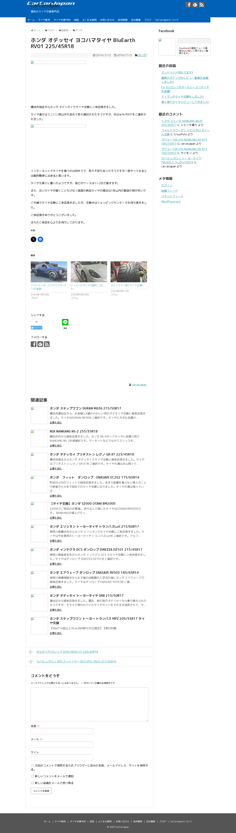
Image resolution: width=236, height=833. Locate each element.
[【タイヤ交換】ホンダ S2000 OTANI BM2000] (39, 510)
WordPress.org (170, 201)
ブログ (147, 19)
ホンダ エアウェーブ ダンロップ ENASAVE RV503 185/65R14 (94, 572)
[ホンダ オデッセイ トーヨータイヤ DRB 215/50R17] (39, 602)
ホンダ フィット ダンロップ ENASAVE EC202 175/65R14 (94, 477)
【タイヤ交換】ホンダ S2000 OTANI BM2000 (82, 503)
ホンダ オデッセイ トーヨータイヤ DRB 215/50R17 (87, 595)
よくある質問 (89, 19)
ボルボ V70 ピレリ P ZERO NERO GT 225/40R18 (67, 652)
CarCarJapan (45, 5)
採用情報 (123, 19)
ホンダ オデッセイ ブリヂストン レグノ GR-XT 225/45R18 (92, 454)
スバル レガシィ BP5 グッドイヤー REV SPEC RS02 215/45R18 (76, 661)
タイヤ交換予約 (62, 19)
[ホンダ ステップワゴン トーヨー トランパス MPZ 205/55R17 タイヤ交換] (39, 625)
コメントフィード (172, 196)
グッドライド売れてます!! (177, 72)
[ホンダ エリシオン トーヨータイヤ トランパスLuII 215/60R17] (39, 533)
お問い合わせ (107, 19)
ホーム (31, 19)
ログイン (166, 185)
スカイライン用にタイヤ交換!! (127, 285)
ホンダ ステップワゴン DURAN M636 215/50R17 (85, 408)
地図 (76, 19)
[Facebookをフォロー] (188, 4)
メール (37, 739)
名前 (35, 726)
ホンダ (142, 55)
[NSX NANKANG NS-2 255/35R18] (39, 438)
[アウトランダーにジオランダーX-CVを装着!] (49, 271)
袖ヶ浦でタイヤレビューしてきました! (185, 102)
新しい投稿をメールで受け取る (54, 783)
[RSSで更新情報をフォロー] (201, 4)
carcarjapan (139, 384)
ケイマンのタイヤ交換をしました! (182, 96)
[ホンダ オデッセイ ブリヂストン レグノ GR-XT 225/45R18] (39, 461)
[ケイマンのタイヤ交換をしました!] (89, 271)
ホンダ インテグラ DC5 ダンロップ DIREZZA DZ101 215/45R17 (96, 549)
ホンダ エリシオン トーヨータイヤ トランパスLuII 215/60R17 (94, 526)
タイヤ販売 (44, 19)
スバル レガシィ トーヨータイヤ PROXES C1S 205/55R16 (181, 160)
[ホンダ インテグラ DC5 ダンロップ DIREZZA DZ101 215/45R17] (39, 556)
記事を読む (56, 422)
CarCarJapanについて (167, 19)
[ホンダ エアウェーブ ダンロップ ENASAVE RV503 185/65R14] (39, 579)
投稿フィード (169, 191)
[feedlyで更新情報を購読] (195, 4)
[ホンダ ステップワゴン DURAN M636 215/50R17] (39, 415)
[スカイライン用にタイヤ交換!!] (129, 271)
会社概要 (136, 19)
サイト (35, 752)
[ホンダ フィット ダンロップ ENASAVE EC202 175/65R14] (39, 484)
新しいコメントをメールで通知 (54, 776)
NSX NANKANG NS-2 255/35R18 (74, 431)
